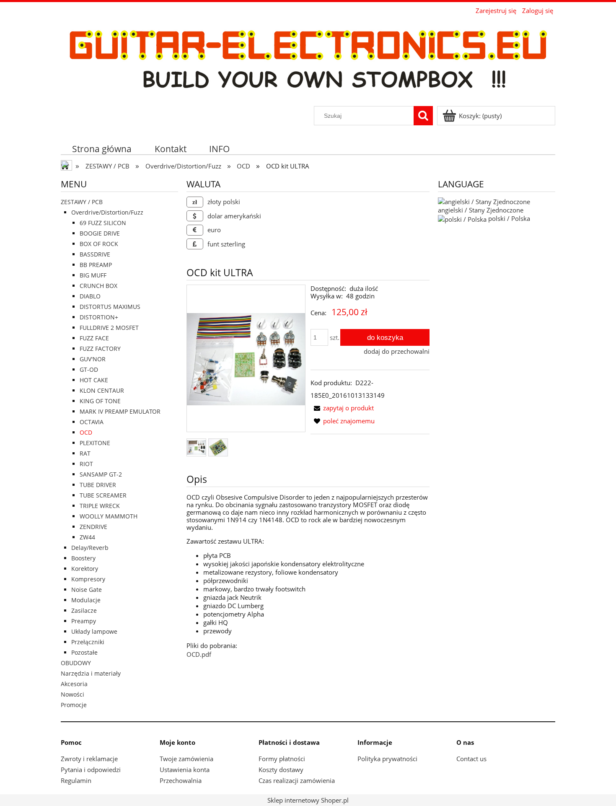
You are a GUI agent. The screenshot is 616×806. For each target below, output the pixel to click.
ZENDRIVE (93, 527)
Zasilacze (84, 610)
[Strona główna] (308, 61)
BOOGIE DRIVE (100, 233)
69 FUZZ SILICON (103, 223)
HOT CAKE (94, 380)
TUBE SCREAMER (103, 495)
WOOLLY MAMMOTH (108, 516)
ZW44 (87, 537)
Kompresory (88, 579)
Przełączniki (87, 642)
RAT (85, 453)
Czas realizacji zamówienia (297, 780)
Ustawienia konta (185, 769)
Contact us (471, 758)
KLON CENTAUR (102, 390)
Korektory (84, 569)
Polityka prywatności (387, 758)
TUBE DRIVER (98, 485)
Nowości (72, 694)
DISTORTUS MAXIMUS (110, 307)
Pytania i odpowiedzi (91, 769)
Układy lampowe (94, 631)
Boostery (83, 558)
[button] (342, 408)
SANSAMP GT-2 (101, 474)
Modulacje (86, 600)
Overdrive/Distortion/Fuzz (107, 212)
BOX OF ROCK (99, 244)
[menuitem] (102, 148)
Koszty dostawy (281, 769)
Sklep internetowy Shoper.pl (308, 800)
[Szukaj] (423, 115)
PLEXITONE (95, 443)
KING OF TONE (100, 401)
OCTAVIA (92, 422)
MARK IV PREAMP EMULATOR (120, 411)
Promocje (74, 705)
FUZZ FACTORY (100, 348)
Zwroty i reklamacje (89, 758)
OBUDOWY (76, 663)
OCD (86, 432)
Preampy (83, 621)
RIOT (86, 464)
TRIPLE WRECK (100, 506)
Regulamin (76, 780)
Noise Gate (86, 589)
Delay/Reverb (90, 548)
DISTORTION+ (99, 317)
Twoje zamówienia (186, 758)
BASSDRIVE (95, 254)
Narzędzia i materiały (91, 673)
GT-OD (89, 369)
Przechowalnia (181, 780)
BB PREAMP (96, 265)
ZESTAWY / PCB (82, 202)
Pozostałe (84, 652)
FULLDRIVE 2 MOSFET (109, 328)
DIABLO (90, 296)
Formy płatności (282, 758)
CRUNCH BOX (98, 286)
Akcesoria (74, 684)
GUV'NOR (93, 359)
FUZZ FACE (94, 338)
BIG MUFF (93, 275)
